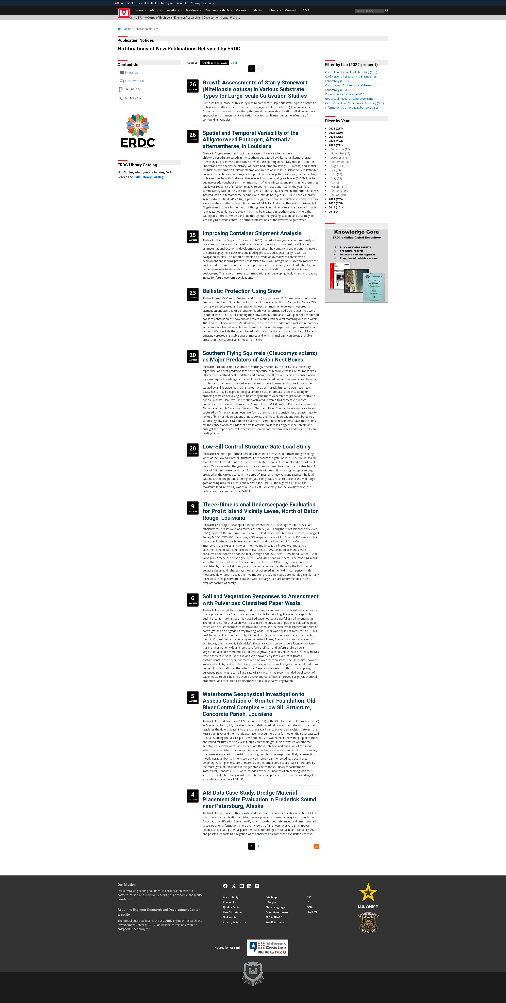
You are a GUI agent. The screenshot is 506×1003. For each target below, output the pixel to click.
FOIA (306, 10)
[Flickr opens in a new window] (257, 885)
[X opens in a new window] (233, 885)
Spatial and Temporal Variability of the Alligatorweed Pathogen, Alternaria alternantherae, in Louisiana (250, 140)
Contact (291, 10)
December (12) (340, 149)
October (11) (339, 157)
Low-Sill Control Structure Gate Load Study (257, 446)
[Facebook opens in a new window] (225, 885)
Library (274, 10)
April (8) (335, 182)
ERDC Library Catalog (149, 177)
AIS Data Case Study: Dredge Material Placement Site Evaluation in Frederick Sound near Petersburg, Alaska (259, 799)
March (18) (338, 186)
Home (139, 10)
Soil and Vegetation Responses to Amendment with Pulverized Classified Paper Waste (261, 599)
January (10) (338, 195)
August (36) (338, 166)
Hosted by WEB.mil (228, 947)
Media (258, 10)
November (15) (340, 153)
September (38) (340, 162)
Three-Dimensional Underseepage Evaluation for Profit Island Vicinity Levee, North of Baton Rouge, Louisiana (261, 511)
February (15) (339, 191)
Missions (192, 10)
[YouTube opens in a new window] (242, 885)
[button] (200, 3)
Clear (234, 62)
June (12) (336, 174)
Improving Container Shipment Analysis (252, 233)
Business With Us (217, 10)
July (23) (336, 170)
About (154, 10)
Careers (241, 10)
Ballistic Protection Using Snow (242, 291)
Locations (172, 10)
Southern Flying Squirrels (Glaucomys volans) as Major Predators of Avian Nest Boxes (260, 356)
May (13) (336, 178)
